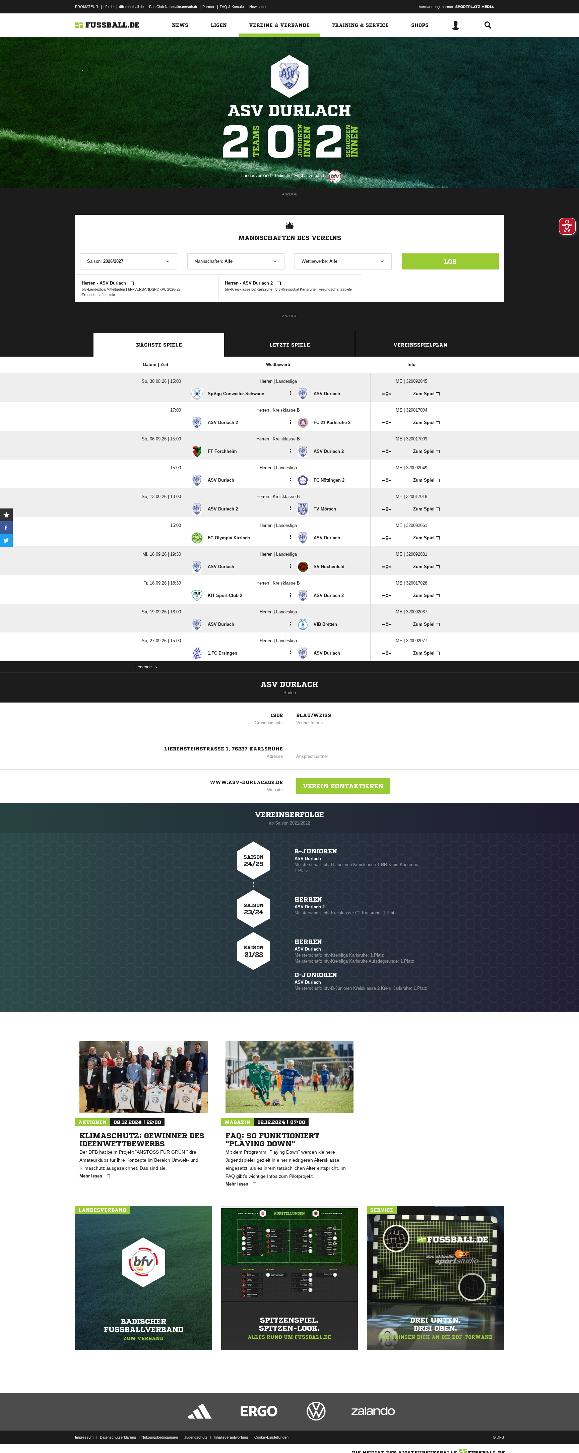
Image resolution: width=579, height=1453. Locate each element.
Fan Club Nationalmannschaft (173, 7)
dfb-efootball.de (131, 7)
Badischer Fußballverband (298, 175)
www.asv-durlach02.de (246, 782)
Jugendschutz (195, 1437)
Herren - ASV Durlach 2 (249, 283)
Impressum (84, 1437)
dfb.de (109, 7)
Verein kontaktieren (343, 786)
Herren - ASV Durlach (104, 283)
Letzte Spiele (289, 345)
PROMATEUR (86, 7)
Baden (289, 692)
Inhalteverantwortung (231, 1437)
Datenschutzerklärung (118, 1437)
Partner (208, 7)
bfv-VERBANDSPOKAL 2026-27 (154, 289)
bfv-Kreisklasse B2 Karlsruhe (248, 289)
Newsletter (258, 7)
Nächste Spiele (159, 345)
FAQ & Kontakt (232, 7)
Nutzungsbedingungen (159, 1437)
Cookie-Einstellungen (271, 1437)
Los (450, 261)
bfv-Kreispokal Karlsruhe (295, 289)
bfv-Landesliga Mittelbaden (103, 289)
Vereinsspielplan (420, 345)
